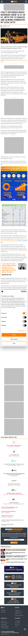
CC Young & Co (4, 525)
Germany (12, 485)
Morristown (6, 503)
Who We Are (3, 610)
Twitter (18, 624)
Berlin (9, 485)
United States (14, 465)
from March (23, 254)
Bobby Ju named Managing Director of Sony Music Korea (15, 553)
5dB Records (7, 512)
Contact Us (3, 621)
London (2, 508)
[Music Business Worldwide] (14, 2)
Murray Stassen (5, 27)
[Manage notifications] (25, 629)
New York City (10, 446)
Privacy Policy (18, 613)
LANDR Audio (17, 446)
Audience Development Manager (8, 511)
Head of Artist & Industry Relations (14, 445)
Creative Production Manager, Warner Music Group (12, 520)
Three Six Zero (17, 485)
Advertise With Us (4, 622)
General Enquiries (4, 626)
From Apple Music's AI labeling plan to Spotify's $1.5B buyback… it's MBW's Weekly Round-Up (16, 556)
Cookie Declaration (19, 615)
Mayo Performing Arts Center (19, 503)
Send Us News (3, 624)
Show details (21, 330)
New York (9, 465)
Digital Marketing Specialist (7, 515)
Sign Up (15, 542)
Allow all (14, 334)
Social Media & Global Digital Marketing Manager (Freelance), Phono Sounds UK (14, 474)
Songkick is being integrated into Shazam (15, 562)
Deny (14, 343)
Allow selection (14, 339)
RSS (17, 626)
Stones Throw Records (9, 508)
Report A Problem (4, 627)
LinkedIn (18, 622)
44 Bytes (7, 634)
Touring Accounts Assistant (7, 524)
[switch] (25, 317)
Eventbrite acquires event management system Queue (16, 559)
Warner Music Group (5, 521)
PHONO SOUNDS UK (14, 475)
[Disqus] (14, 351)
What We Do (3, 612)
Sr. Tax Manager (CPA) (14, 454)
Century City (5, 494)
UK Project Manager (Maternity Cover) (9, 507)
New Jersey (10, 503)
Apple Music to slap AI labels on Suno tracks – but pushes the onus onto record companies (16, 550)
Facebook (18, 621)
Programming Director (14, 502)
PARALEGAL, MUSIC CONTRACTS (14, 493)
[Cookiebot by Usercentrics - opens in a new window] (21, 291)
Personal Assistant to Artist (14, 483)
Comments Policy (18, 612)
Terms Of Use (17, 610)
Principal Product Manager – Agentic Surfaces (14, 464)
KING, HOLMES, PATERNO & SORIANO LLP (17, 494)
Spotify (19, 465)
